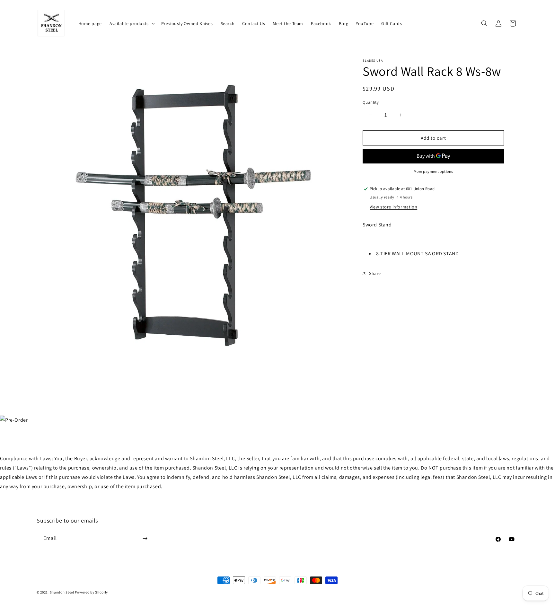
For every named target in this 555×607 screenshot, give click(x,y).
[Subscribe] (145, 538)
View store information (393, 207)
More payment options (433, 171)
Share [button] (375, 273)
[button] (131, 23)
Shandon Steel (62, 592)
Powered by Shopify (91, 592)
